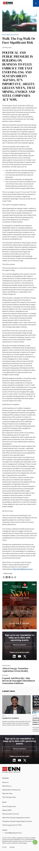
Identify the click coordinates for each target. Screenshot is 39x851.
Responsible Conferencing (11, 790)
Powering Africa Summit (10, 814)
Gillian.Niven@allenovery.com (22, 569)
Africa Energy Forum (9, 806)
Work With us (6, 786)
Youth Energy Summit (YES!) (12, 825)
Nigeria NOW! (7, 810)
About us (5, 782)
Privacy (4, 847)
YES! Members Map (9, 797)
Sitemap (12, 847)
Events (4, 802)
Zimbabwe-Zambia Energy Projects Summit (17, 821)
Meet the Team (7, 793)
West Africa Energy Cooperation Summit (16, 817)
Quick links (5, 778)
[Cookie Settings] (35, 842)
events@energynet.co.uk (13, 833)
